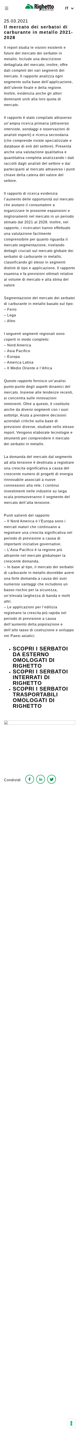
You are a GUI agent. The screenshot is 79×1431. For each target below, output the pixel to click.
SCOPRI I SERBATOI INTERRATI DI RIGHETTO (40, 677)
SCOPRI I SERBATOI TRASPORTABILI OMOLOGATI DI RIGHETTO (40, 697)
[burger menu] (6, 8)
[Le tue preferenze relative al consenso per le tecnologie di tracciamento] (71, 1423)
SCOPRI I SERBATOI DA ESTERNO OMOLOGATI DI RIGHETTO (40, 657)
